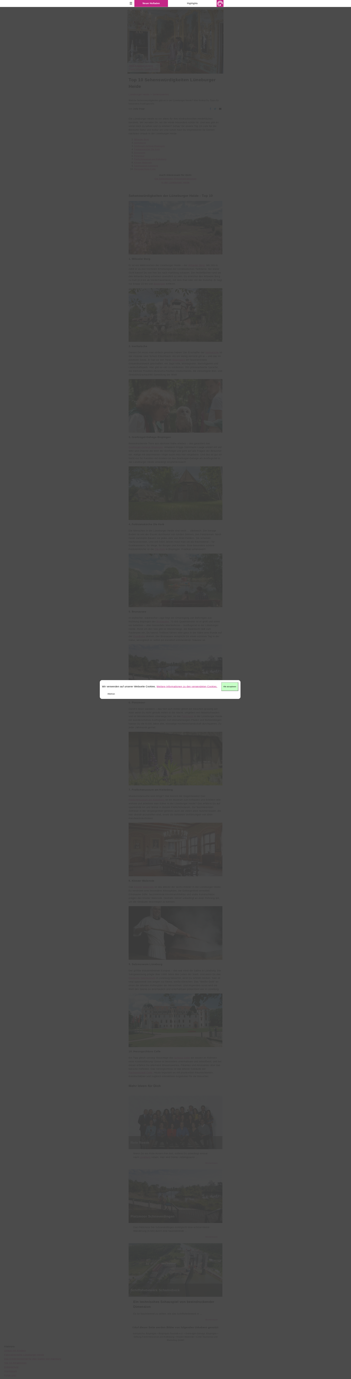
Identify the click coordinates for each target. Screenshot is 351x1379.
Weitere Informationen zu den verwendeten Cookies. (187, 686)
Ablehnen (111, 694)
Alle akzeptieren (229, 687)
